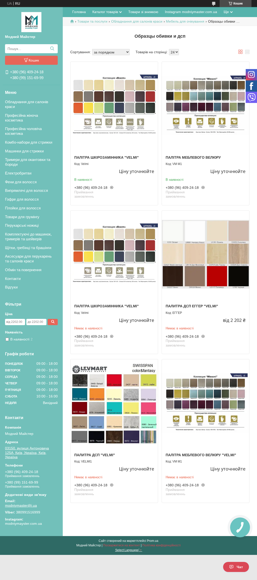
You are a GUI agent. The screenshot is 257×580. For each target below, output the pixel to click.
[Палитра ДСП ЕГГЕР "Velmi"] (205, 254)
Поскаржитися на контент (121, 545)
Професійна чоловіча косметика (23, 131)
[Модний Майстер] (31, 22)
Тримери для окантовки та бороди (27, 161)
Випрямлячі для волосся (26, 190)
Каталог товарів (105, 12)
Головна (79, 12)
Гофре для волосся (22, 199)
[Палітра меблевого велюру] (205, 105)
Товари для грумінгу (22, 217)
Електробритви (18, 173)
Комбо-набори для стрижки (28, 142)
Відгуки (11, 287)
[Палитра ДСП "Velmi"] (114, 403)
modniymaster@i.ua (21, 505)
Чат (240, 567)
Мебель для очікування (185, 21)
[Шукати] (52, 48)
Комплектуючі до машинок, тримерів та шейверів (28, 236)
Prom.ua (152, 541)
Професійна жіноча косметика (21, 117)
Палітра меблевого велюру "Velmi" (201, 455)
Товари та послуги (92, 21)
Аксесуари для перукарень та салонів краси (28, 258)
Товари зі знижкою (143, 12)
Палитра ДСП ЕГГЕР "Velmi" (192, 306)
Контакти (13, 278)
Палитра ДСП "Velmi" (94, 455)
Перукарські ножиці (22, 225)
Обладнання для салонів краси (26, 104)
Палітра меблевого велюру (193, 157)
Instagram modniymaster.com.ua (191, 12)
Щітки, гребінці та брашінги (28, 248)
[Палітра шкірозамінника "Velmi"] (114, 105)
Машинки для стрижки (24, 151)
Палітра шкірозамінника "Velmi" (106, 157)
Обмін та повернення (23, 270)
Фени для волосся (21, 182)
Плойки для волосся (23, 208)
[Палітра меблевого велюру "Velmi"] (205, 403)
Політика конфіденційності (161, 545)
